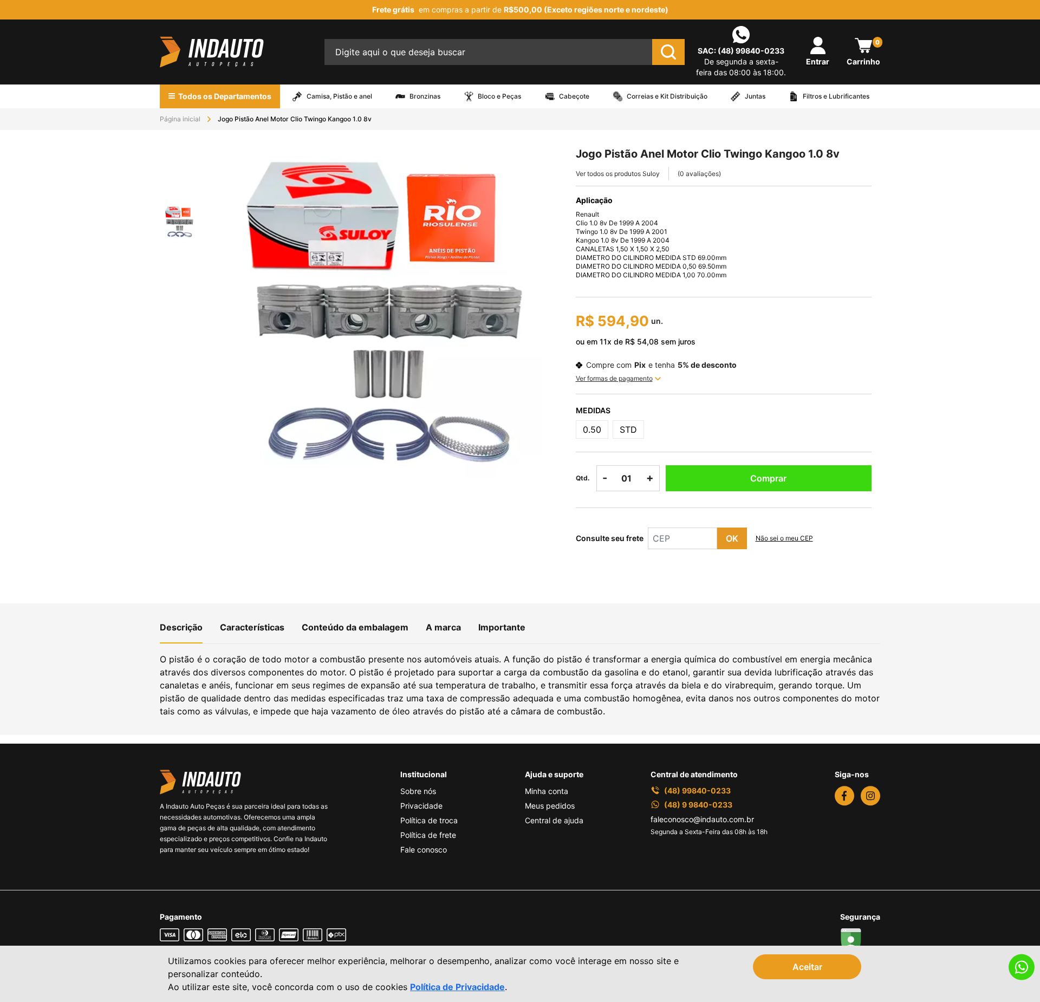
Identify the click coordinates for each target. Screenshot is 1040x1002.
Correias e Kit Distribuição (667, 96)
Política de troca (429, 820)
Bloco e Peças (499, 96)
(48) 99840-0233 (751, 50)
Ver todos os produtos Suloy (618, 174)
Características (252, 627)
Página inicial (180, 119)
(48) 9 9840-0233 (698, 804)
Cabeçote (574, 96)
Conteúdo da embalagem (355, 627)
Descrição (181, 627)
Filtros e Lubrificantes (836, 96)
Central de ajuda (554, 820)
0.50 (592, 429)
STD (628, 429)
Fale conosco (423, 849)
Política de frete (428, 835)
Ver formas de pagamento (614, 378)
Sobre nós (418, 791)
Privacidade (421, 805)
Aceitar (807, 966)
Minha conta (546, 791)
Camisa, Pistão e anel (339, 96)
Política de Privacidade (457, 986)
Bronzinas (425, 96)
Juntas (755, 96)
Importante (501, 627)
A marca (443, 627)
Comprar (768, 478)
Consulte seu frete (610, 538)
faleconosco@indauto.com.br (702, 819)
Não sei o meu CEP (784, 538)
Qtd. (583, 478)
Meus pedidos (550, 805)
